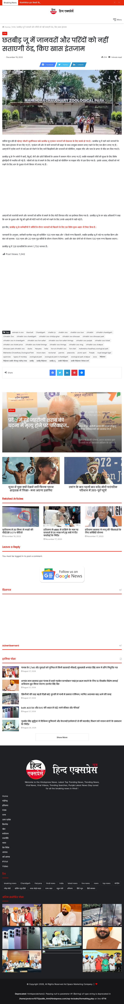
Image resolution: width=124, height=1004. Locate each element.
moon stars (41, 353)
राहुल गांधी (60, 888)
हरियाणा (5, 805)
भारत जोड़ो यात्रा (35, 888)
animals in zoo (18, 332)
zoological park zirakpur (80, 357)
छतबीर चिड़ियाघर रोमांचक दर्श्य (80, 361)
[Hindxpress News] (62, 11)
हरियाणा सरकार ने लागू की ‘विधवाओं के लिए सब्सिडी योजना (103, 531)
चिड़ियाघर (102, 357)
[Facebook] (53, 373)
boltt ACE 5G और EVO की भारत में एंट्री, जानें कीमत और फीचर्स (50, 707)
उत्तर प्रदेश (6, 819)
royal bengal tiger (104, 353)
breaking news (10, 883)
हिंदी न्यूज (80, 888)
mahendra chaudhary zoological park (93, 349)
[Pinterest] (74, 373)
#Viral (5, 861)
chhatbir (90, 332)
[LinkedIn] (67, 373)
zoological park (36, 357)
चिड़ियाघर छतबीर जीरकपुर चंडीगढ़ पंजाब (15, 361)
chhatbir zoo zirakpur (94, 345)
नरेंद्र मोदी (7, 888)
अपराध (4, 852)
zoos (95, 357)
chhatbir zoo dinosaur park (93, 336)
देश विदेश (5, 847)
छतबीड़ (32, 361)
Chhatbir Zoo (8, 336)
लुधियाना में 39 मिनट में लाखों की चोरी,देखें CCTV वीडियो (17, 531)
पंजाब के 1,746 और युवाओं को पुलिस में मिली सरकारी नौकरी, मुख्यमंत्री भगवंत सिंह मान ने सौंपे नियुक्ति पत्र (69, 667)
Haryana (38, 349)
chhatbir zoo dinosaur (71, 336)
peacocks (71, 353)
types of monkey (20, 357)
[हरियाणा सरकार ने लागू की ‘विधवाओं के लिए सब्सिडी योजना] (103, 516)
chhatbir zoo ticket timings (36, 345)
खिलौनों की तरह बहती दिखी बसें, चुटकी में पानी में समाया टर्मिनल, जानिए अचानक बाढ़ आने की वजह (66, 694)
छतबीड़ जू (52, 361)
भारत (4, 843)
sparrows (7, 357)
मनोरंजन (5, 833)
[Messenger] (82, 373)
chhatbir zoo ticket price (13, 345)
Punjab (92, 353)
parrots (61, 353)
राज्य (13, 27)
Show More (62, 737)
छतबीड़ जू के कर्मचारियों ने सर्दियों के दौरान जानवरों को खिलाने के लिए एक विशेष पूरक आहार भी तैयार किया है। (52, 227)
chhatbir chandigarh (104, 332)
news (96, 883)
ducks (30, 349)
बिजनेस (5, 824)
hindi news (50, 883)
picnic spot (82, 353)
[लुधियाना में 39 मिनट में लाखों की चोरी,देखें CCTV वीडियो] (20, 516)
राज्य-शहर (48, 888)
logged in (19, 556)
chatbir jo (52, 332)
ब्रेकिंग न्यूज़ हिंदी (20, 888)
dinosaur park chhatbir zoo (14, 349)
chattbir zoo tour (77, 332)
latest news (72, 883)
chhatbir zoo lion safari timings (61, 340)
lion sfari (72, 349)
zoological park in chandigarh (56, 357)
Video (5, 866)
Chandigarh (40, 332)
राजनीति (5, 838)
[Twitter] (60, 373)
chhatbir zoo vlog (76, 345)
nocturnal (52, 353)
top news (106, 883)
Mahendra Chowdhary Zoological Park (18, 353)
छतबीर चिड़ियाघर (63, 361)
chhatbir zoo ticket (102, 340)
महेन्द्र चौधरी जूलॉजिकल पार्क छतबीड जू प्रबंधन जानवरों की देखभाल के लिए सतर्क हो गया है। (54, 141)
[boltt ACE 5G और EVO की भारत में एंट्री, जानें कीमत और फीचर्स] (10, 712)
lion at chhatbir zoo (58, 349)
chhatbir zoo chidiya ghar (49, 336)
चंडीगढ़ (5, 801)
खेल (3, 829)
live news (86, 883)
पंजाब (4, 810)
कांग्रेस (117, 883)
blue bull (29, 332)
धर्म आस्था (6, 857)
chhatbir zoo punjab (84, 340)
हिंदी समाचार (91, 888)
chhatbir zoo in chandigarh (14, 340)
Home (7, 27)
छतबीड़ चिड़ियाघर (42, 361)
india (46, 349)
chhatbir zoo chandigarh (26, 336)
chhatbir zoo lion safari (37, 340)
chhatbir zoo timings (58, 345)
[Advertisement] (62, 191)
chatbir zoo (63, 332)
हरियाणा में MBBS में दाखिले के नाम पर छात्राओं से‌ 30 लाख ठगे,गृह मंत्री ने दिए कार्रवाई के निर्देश (61, 532)
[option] (62, 422)
